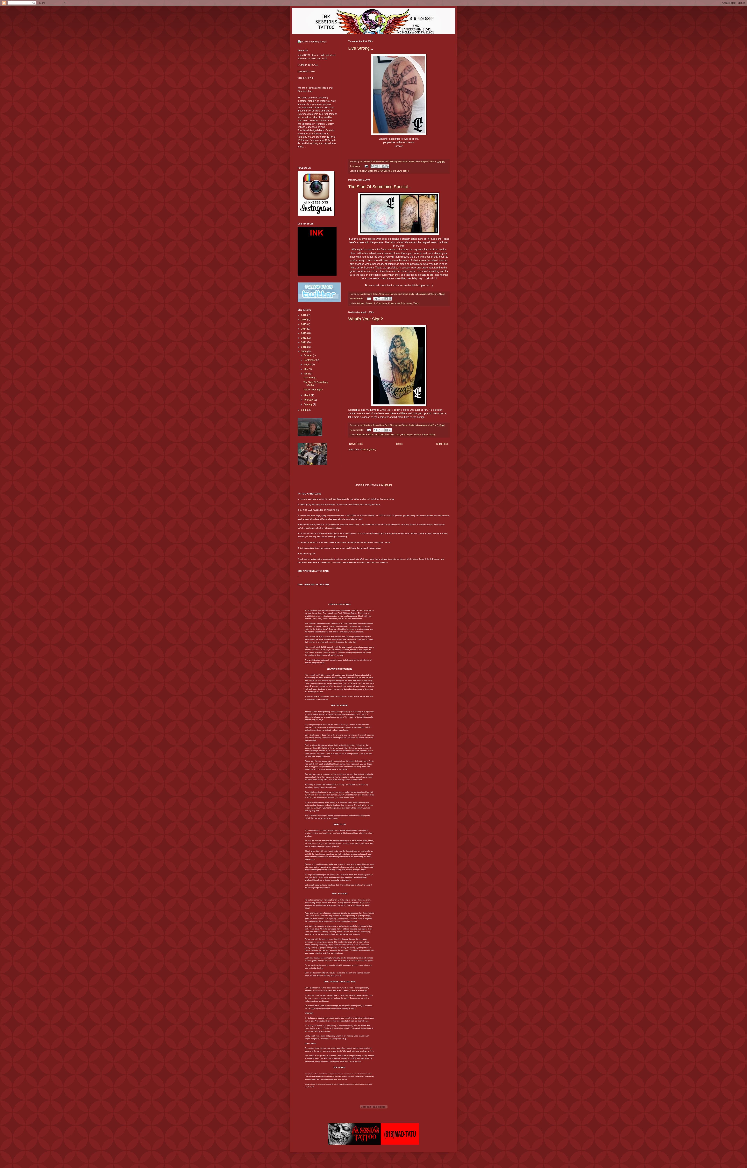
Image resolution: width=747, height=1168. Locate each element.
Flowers (392, 303)
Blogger (388, 485)
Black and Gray (375, 171)
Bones (387, 171)
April (306, 373)
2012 (304, 338)
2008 (304, 410)
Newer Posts (356, 444)
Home (399, 444)
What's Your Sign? (365, 319)
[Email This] (372, 166)
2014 (304, 328)
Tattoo (406, 171)
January (308, 404)
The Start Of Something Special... (379, 186)
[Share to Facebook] (384, 166)
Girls (398, 434)
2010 (304, 347)
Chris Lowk (396, 171)
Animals (360, 303)
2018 (304, 315)
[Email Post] (366, 166)
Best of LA (362, 171)
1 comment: (355, 166)
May (306, 369)
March (307, 395)
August (308, 364)
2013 (304, 333)
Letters (417, 434)
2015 (304, 324)
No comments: (357, 298)
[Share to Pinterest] (387, 166)
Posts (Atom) (369, 449)
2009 (304, 351)
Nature (409, 303)
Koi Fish (401, 303)
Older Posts (442, 444)
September (310, 360)
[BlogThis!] (376, 166)
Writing (432, 434)
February (309, 399)
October (308, 355)
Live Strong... (360, 48)
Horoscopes (407, 434)
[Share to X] (380, 166)
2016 (304, 319)
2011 (304, 342)
